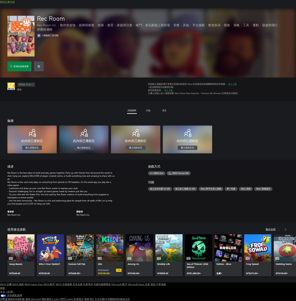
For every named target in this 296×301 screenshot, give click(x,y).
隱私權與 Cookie (51, 299)
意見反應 (77, 284)
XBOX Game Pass (33, 284)
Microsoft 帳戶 (119, 284)
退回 (152, 284)
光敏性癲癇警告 (102, 284)
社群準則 (88, 284)
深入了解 (232, 83)
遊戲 (2, 288)
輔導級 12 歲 (25, 85)
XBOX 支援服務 (64, 284)
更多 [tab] (164, 110)
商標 (86, 299)
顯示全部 (271, 229)
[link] (21, 255)
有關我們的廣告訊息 (119, 299)
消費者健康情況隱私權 (12, 299)
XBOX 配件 (49, 284)
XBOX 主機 (6, 284)
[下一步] (285, 229)
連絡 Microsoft (33, 299)
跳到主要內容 (7, 1)
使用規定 (79, 299)
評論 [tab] (148, 110)
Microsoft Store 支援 (139, 284)
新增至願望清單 (21, 66)
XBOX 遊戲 (18, 284)
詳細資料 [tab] (132, 110)
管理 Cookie (66, 299)
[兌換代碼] (39, 66)
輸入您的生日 (32, 148)
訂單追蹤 (161, 284)
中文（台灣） (7, 291)
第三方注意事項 (98, 299)
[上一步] (279, 229)
